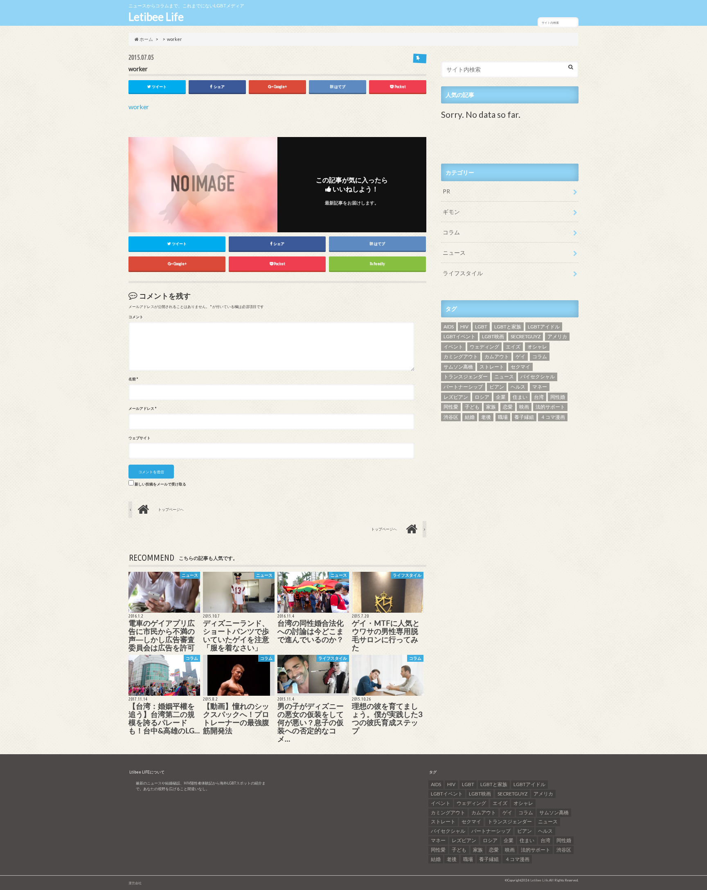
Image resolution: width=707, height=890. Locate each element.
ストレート (492, 367)
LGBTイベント (459, 336)
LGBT (481, 327)
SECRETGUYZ (525, 336)
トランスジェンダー (466, 376)
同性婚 (557, 397)
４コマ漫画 (552, 417)
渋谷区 (451, 417)
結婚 (470, 417)
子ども (472, 407)
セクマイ (520, 367)
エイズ (513, 347)
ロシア (482, 397)
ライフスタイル (463, 273)
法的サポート (550, 407)
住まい (520, 397)
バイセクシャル (537, 376)
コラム (451, 232)
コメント (135, 317)
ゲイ (520, 356)
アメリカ (557, 336)
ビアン (496, 387)
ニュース (454, 252)
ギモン (451, 211)
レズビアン (456, 397)
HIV (464, 327)
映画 (524, 407)
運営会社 (135, 883)
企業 (501, 397)
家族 (491, 407)
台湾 (539, 397)
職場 (503, 417)
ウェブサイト (139, 438)
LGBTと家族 (507, 327)
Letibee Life (156, 16)
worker (138, 106)
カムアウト (496, 356)
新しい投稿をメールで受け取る (160, 484)
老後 (486, 417)
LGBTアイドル (544, 327)
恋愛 (508, 407)
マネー (539, 387)
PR (446, 191)
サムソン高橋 (458, 367)
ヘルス (518, 387)
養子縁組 (524, 417)
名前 (133, 379)
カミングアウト (461, 356)
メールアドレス (142, 409)
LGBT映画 (493, 336)
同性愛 (451, 407)
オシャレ (537, 347)
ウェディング (484, 347)
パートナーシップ (463, 387)
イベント (453, 347)
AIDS (449, 327)
